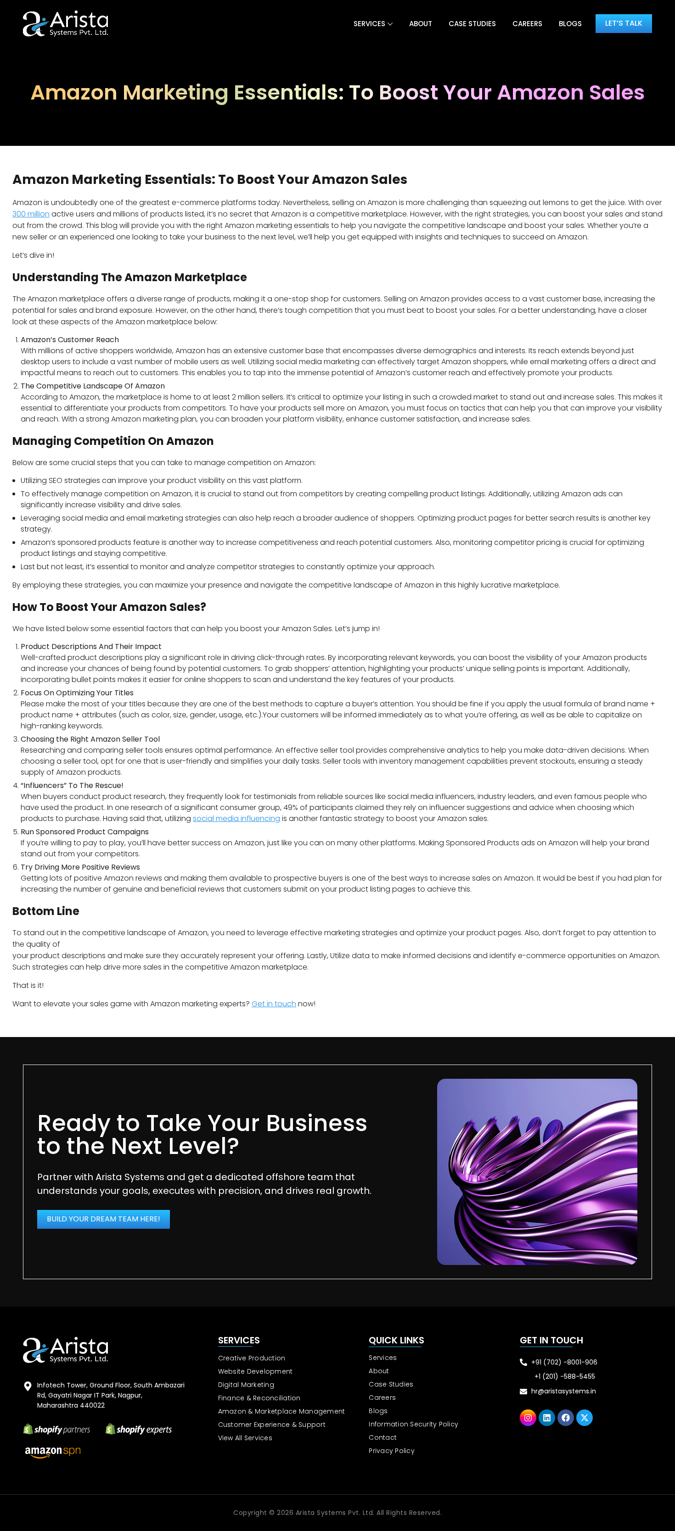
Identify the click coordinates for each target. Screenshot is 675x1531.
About (420, 23)
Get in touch (274, 1003)
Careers (527, 23)
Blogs (570, 23)
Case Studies (472, 23)
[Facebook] (565, 1417)
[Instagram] (528, 1417)
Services (369, 23)
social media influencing (236, 818)
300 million (31, 214)
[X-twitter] (584, 1417)
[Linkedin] (547, 1417)
